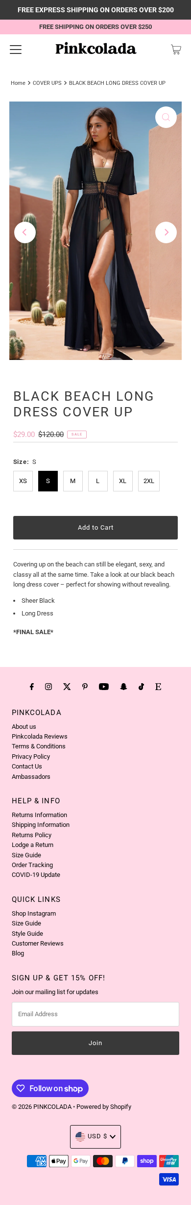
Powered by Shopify (103, 1106)
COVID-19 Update (36, 874)
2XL (148, 481)
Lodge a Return (32, 844)
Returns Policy (31, 835)
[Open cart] (176, 49)
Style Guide (27, 933)
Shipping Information (41, 824)
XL (122, 481)
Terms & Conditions (39, 746)
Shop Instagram (34, 913)
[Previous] (25, 232)
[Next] (166, 232)
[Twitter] (67, 687)
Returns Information (39, 815)
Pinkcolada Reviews (40, 736)
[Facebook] (32, 687)
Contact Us (27, 766)
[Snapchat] (123, 687)
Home (18, 82)
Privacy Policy (31, 756)
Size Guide (26, 855)
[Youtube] (104, 687)
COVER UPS (47, 82)
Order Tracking (32, 865)
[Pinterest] (85, 687)
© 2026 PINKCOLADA (42, 1106)
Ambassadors (31, 776)
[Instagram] (48, 687)
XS (23, 481)
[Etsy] (158, 687)
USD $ (97, 1136)
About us (24, 726)
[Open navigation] (15, 49)
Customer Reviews (38, 943)
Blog (18, 953)
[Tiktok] (141, 687)
